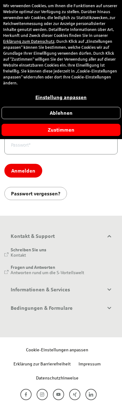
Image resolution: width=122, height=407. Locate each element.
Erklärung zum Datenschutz (28, 41)
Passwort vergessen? (35, 193)
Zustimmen (61, 130)
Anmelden (23, 170)
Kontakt (18, 255)
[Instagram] (42, 394)
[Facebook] (26, 394)
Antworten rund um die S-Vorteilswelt (47, 272)
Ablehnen (61, 113)
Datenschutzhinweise (57, 377)
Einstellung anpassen (61, 97)
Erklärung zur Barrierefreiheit (42, 363)
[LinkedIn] (91, 394)
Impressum (90, 363)
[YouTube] (58, 394)
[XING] (74, 394)
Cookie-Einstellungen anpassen (57, 349)
